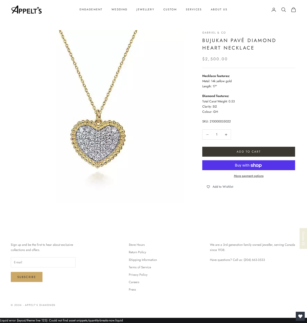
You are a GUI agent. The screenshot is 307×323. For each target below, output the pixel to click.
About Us (219, 9)
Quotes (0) (303, 239)
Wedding (119, 9)
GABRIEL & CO (214, 33)
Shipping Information (143, 259)
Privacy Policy (138, 274)
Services (194, 9)
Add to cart (249, 152)
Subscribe (26, 277)
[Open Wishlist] (300, 316)
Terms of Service (140, 267)
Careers (134, 282)
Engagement (91, 9)
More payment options (249, 176)
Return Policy (137, 252)
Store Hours (137, 244)
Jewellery (145, 9)
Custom (170, 9)
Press (132, 289)
